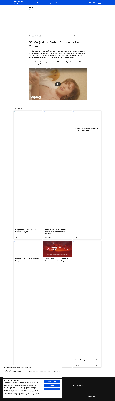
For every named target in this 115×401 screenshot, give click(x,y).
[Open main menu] (99, 3)
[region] (32, 382)
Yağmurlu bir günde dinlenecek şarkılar (86, 361)
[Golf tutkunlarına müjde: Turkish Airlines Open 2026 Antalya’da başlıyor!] (57, 248)
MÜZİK (38, 3)
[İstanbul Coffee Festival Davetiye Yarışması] (28, 248)
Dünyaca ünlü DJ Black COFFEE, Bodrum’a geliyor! (27, 231)
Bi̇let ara (92, 2)
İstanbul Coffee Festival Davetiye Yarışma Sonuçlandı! (87, 129)
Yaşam (51, 3)
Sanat (44, 3)
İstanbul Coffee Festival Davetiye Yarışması (27, 260)
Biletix (16, 237)
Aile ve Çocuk (67, 3)
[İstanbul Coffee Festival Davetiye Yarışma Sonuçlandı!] (87, 118)
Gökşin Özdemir (48, 237)
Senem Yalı (77, 365)
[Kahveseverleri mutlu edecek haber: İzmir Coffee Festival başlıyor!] (57, 169)
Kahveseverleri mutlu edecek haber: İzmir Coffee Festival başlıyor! (55, 232)
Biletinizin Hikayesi (78, 385)
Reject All (52, 385)
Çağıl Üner (77, 35)
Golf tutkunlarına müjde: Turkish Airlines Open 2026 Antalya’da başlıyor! (56, 261)
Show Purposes (52, 389)
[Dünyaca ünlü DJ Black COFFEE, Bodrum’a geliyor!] (28, 169)
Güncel (57, 3)
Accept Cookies (52, 381)
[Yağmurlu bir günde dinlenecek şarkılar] (87, 299)
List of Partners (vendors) (10, 375)
